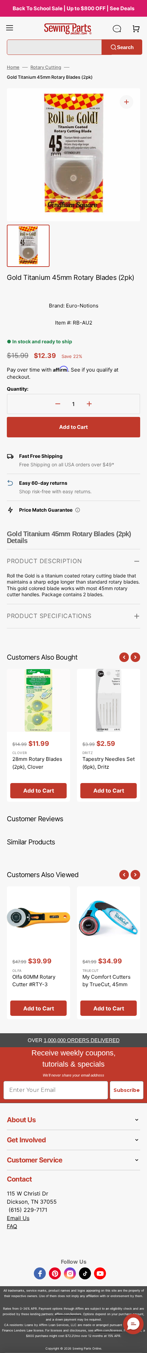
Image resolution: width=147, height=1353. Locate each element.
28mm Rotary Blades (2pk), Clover (37, 763)
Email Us (18, 1218)
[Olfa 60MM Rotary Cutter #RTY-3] (38, 952)
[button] (9, 28)
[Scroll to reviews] (73, 290)
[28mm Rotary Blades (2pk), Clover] (38, 735)
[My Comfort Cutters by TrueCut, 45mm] (108, 952)
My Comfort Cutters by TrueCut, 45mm (106, 981)
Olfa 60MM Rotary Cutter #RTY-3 (33, 981)
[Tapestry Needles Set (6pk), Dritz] (108, 735)
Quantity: (17, 389)
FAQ (12, 1226)
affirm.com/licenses (108, 1330)
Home (13, 67)
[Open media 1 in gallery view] (126, 102)
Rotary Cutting (45, 67)
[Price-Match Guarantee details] (77, 510)
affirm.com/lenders (68, 1314)
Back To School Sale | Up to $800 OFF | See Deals (73, 8)
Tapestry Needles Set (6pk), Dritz (108, 763)
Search (125, 47)
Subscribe (126, 1090)
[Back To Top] (137, 1343)
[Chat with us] (116, 28)
